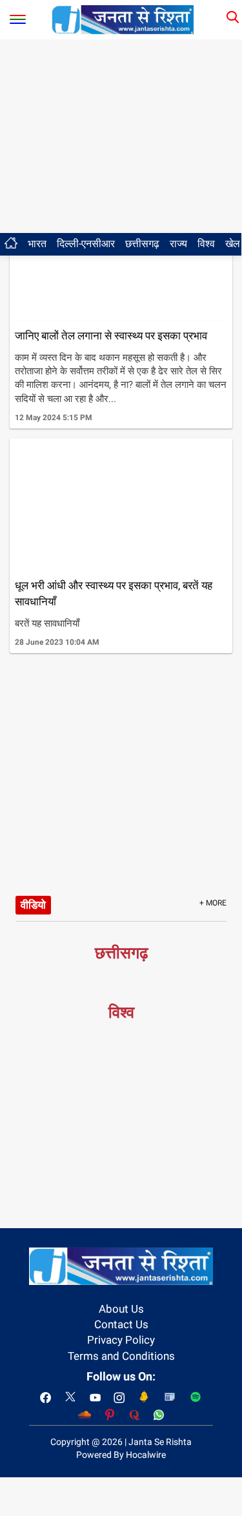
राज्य (178, 244)
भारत (37, 244)
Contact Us (121, 1324)
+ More (213, 902)
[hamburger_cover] (18, 16)
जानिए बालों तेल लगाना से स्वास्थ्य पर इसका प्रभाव (111, 335)
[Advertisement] (121, 136)
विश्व (206, 244)
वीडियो (33, 904)
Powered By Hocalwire (121, 1455)
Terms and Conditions (121, 1355)
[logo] (123, 19)
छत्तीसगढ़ (142, 244)
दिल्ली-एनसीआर (86, 244)
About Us (121, 1308)
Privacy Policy (121, 1339)
